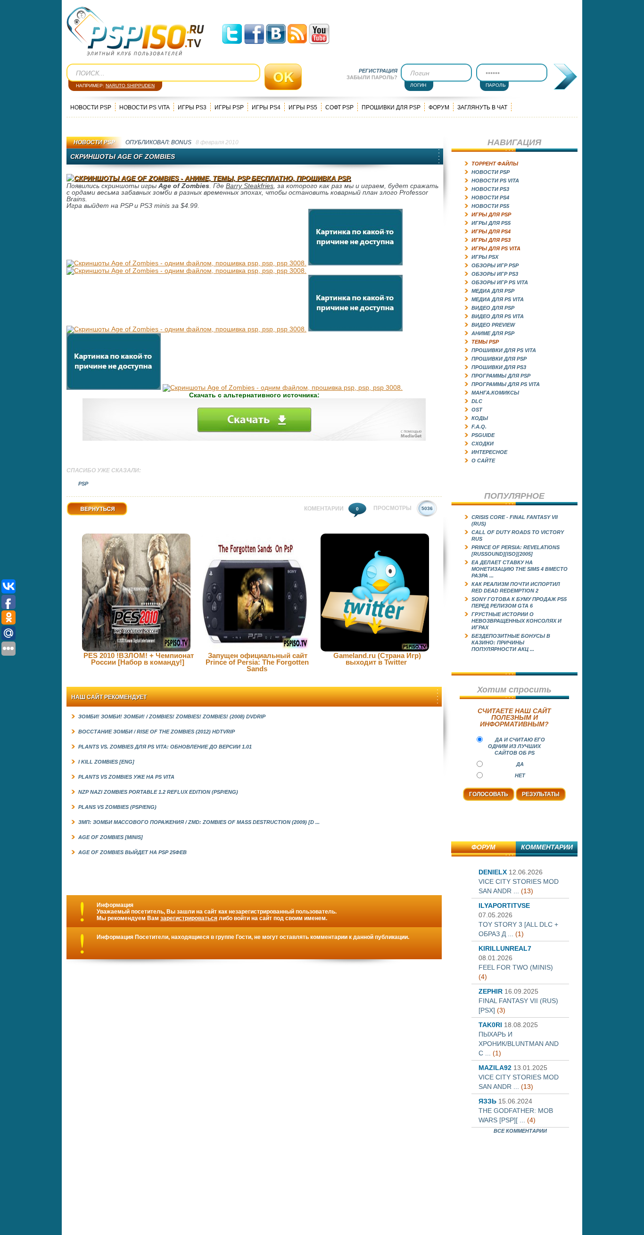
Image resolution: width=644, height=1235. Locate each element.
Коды (479, 418)
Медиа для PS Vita (497, 299)
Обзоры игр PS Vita (499, 282)
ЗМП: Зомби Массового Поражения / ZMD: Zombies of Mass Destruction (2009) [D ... (199, 822)
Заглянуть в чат (482, 107)
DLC (476, 401)
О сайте (483, 460)
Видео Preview (493, 325)
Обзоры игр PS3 (494, 274)
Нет (520, 775)
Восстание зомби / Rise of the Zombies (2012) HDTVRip (156, 731)
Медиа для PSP (492, 291)
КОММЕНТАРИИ (547, 847)
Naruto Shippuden (130, 85)
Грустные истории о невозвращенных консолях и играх (516, 620)
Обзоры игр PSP (495, 265)
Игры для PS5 (491, 223)
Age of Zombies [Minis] (110, 837)
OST (476, 409)
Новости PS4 (490, 197)
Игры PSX (484, 257)
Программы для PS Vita (505, 384)
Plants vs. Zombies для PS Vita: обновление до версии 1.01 (165, 746)
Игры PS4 (266, 107)
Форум (439, 107)
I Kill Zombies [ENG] (106, 762)
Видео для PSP (492, 308)
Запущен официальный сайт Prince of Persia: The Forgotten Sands (257, 662)
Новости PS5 (490, 206)
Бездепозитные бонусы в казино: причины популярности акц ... (510, 642)
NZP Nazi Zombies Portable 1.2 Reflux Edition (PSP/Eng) (158, 792)
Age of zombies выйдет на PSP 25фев (132, 852)
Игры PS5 (303, 107)
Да (520, 764)
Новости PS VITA (144, 107)
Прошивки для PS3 (498, 367)
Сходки (482, 443)
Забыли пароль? (372, 77)
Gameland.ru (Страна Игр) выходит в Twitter (377, 658)
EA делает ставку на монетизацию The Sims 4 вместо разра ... (519, 569)
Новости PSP (90, 107)
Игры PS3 (192, 107)
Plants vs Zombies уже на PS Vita (126, 777)
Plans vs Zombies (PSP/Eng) (117, 807)
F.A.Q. (479, 426)
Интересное (489, 452)
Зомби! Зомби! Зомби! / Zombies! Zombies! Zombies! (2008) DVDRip (171, 716)
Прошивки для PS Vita (503, 350)
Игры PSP (229, 107)
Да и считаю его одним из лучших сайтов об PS (516, 746)
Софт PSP (339, 107)
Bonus (181, 142)
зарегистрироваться (188, 918)
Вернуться (81, 515)
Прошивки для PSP (391, 107)
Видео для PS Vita (497, 316)
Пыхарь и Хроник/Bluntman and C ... (519, 1043)
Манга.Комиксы (495, 392)
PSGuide (483, 435)
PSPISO (135, 31)
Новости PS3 (490, 189)
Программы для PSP (500, 376)
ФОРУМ (483, 847)
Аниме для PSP (492, 333)
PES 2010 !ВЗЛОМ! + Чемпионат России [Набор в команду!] (138, 658)
